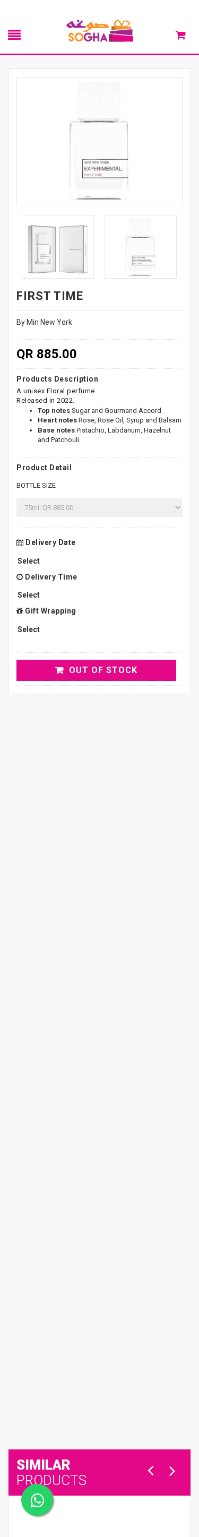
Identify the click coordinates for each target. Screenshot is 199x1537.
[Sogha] (99, 30)
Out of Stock (103, 670)
